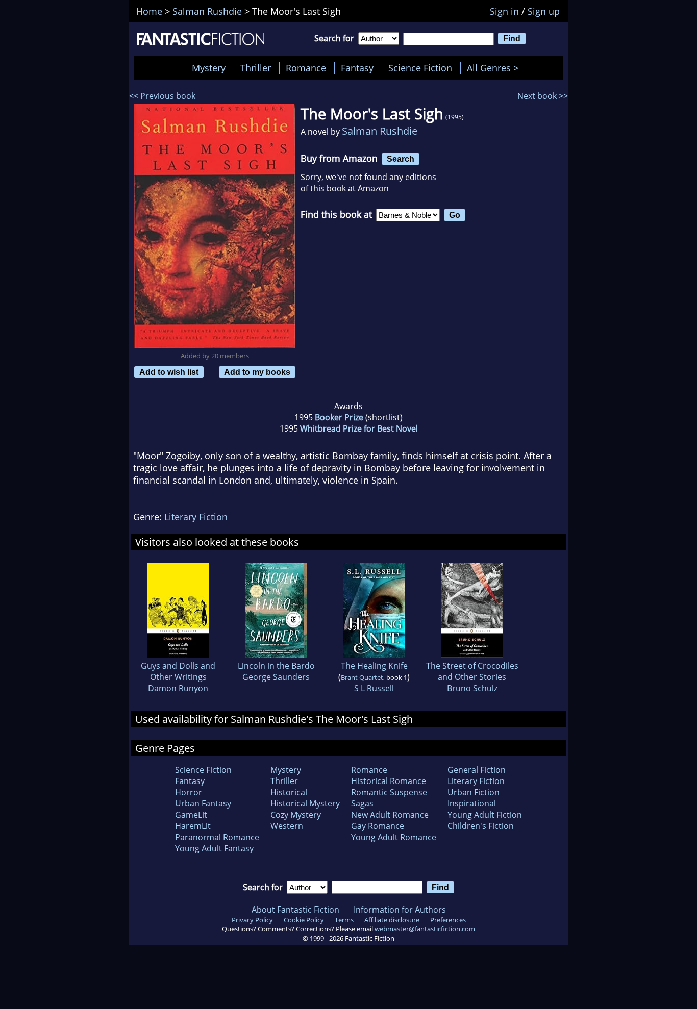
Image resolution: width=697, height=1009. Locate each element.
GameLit (191, 814)
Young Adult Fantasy (214, 848)
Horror (188, 792)
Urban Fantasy (203, 803)
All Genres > (495, 68)
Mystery (209, 68)
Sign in (504, 11)
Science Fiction (420, 68)
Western (286, 825)
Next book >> (542, 96)
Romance (306, 68)
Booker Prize (339, 417)
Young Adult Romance (393, 837)
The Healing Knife (374, 665)
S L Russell (374, 688)
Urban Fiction (473, 792)
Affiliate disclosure (391, 919)
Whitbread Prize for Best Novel (359, 428)
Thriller (255, 68)
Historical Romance (388, 781)
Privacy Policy (252, 919)
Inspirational (471, 803)
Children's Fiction (480, 825)
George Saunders (276, 677)
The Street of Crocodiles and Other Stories (472, 671)
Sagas (362, 803)
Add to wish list (168, 371)
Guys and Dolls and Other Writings (178, 671)
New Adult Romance (390, 814)
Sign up (544, 11)
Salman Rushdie (379, 131)
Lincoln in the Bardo (276, 665)
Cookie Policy (304, 919)
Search (400, 158)
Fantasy (357, 68)
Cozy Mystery (295, 814)
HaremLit (193, 825)
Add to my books (257, 371)
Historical (288, 792)
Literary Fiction (196, 517)
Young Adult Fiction (484, 814)
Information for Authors (400, 909)
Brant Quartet (362, 677)
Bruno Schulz (472, 688)
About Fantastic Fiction (295, 909)
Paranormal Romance (217, 837)
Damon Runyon (178, 688)
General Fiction (476, 769)
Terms (344, 919)
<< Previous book (162, 96)
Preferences (448, 919)
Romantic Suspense (389, 792)
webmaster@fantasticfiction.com (425, 929)
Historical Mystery (305, 803)
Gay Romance (377, 825)
